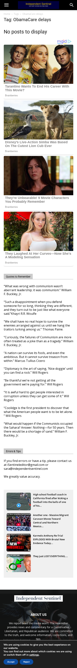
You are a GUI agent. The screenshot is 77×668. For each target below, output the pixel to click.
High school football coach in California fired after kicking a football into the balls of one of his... (50, 498)
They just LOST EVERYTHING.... (50, 556)
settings (34, 655)
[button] (72, 5)
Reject (26, 661)
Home (7, 14)
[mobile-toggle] (6, 5)
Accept (10, 661)
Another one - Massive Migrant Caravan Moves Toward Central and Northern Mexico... (51, 519)
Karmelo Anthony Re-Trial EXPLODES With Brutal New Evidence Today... (49, 539)
